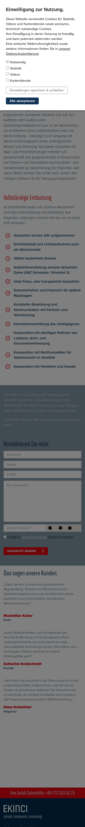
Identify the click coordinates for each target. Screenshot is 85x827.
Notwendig (17, 62)
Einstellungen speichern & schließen (37, 90)
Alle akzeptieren (22, 101)
